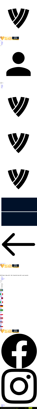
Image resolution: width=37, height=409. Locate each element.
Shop (1, 87)
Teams (2, 271)
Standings (2, 272)
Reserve (2, 279)
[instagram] (19, 403)
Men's (1, 276)
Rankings (2, 86)
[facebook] (19, 368)
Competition (2, 273)
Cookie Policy (17, 408)
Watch (0, 40)
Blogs (1, 44)
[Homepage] (18, 18)
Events (2, 42)
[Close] (36, 408)
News (1, 43)
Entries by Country (3, 278)
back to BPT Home (3, 270)
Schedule (2, 85)
